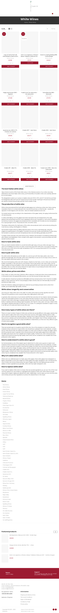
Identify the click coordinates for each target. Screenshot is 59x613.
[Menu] (2, 8)
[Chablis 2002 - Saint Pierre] (48, 118)
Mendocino (6, 492)
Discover (30, 62)
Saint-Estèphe (6, 456)
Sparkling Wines (7, 417)
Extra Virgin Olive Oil (8, 405)
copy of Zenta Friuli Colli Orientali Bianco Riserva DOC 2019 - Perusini (10, 56)
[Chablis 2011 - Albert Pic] (10, 155)
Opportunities (6, 423)
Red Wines (6, 384)
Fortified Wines (7, 426)
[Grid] (9, 28)
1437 (4, 444)
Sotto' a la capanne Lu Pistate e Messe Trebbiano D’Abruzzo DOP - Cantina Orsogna (29, 56)
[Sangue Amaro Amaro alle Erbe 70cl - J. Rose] (5, 548)
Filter (3, 28)
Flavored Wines (7, 433)
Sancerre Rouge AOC (8, 481)
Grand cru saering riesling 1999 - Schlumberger (48, 55)
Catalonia (5, 460)
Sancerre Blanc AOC (8, 478)
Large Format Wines (8, 394)
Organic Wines (7, 401)
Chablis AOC (6, 469)
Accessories (6, 407)
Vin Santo (5, 476)
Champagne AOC (7, 465)
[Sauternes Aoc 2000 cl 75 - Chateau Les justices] (10, 118)
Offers (4, 442)
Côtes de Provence (8, 462)
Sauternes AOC (7, 474)
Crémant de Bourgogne (9, 467)
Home (4, 381)
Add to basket (11, 66)
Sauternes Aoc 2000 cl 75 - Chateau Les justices (10, 131)
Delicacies (5, 410)
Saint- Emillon (6, 517)
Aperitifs (5, 437)
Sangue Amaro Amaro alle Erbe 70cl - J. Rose (22, 545)
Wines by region (7, 419)
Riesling (5, 485)
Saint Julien (6, 515)
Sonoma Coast (7, 499)
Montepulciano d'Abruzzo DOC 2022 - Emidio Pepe (23, 535)
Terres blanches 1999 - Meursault (49, 93)
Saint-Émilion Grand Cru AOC (10, 453)
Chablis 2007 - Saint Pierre (29, 130)
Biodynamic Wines (8, 412)
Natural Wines (6, 398)
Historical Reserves (8, 396)
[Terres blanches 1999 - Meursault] (48, 80)
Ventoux (5, 508)
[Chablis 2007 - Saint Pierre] (29, 118)
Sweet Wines (6, 391)
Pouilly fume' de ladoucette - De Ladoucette (29, 93)
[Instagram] (56, 609)
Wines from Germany (8, 483)
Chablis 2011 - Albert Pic (10, 168)
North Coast (6, 501)
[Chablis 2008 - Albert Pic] (29, 155)
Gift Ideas (5, 414)
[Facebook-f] (53, 609)
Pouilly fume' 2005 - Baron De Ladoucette (49, 168)
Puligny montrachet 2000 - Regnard (10, 93)
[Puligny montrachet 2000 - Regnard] (10, 80)
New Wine (5, 435)
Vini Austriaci (6, 513)
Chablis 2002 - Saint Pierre (49, 130)
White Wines (10, 58)
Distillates (5, 403)
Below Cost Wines (8, 428)
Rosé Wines (6, 389)
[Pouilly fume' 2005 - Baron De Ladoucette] (48, 155)
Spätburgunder (7, 488)
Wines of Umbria (7, 506)
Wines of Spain (7, 458)
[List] (11, 28)
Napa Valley (6, 494)
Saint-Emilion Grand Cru (9, 451)
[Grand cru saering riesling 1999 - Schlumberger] (48, 42)
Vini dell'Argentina (7, 520)
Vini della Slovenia (7, 510)
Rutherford (6, 497)
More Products (29, 186)
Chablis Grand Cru (7, 472)
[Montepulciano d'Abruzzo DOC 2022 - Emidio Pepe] (5, 538)
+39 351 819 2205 (7, 593)
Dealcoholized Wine (8, 439)
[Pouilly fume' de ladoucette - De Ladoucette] (29, 80)
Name (4, 421)
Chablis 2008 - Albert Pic (29, 168)
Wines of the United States (10, 490)
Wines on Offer (7, 430)
